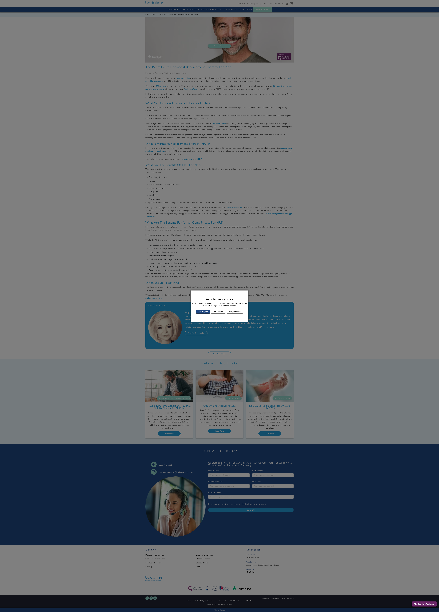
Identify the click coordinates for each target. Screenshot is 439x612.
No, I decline (218, 311)
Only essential (235, 311)
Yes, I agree (203, 311)
